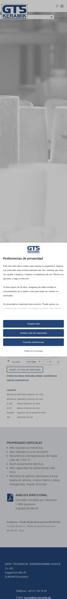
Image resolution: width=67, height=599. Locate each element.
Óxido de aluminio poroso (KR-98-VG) (40, 521)
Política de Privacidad (33, 351)
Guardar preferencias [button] (33, 342)
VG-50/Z (16, 361)
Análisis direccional (31, 495)
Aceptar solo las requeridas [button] (33, 333)
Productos (12, 521)
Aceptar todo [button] (33, 323)
